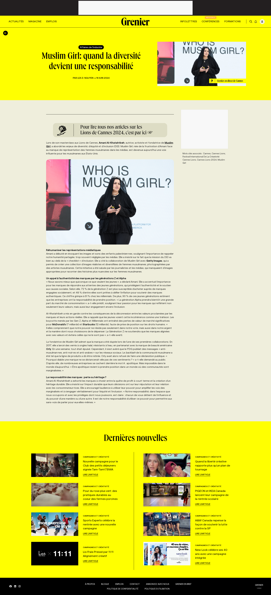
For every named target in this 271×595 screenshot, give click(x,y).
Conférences (211, 21)
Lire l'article (90, 474)
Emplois (51, 21)
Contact (135, 584)
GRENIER (259, 585)
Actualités (16, 21)
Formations (232, 21)
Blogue (105, 584)
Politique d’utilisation (157, 589)
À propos (90, 584)
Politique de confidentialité (122, 589)
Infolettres (188, 21)
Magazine (34, 21)
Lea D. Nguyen (85, 78)
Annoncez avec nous (157, 584)
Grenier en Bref (183, 584)
